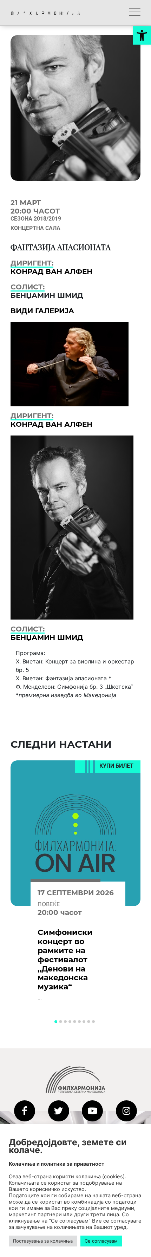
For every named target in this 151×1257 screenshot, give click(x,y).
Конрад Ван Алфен (51, 271)
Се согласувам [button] (101, 1241)
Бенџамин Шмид (47, 637)
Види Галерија (42, 311)
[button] (142, 35)
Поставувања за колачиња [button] (43, 1241)
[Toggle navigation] (134, 12)
